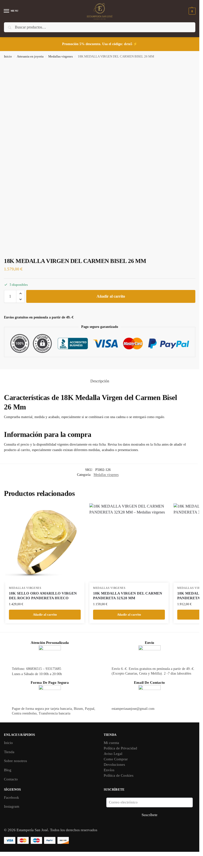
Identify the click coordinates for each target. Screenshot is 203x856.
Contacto (11, 779)
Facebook (11, 797)
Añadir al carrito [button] (45, 614)
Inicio (8, 56)
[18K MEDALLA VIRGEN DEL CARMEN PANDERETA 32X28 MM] (129, 543)
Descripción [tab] (99, 381)
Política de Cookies (118, 775)
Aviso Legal (113, 754)
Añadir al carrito (111, 296)
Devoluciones (114, 765)
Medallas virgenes (60, 56)
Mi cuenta (111, 743)
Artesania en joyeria (30, 56)
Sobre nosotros (15, 761)
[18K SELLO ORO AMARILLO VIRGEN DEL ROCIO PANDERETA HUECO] (44, 543)
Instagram (11, 806)
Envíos (109, 770)
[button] (191, 11)
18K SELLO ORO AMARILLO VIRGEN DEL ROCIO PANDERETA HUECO (43, 595)
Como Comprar (116, 759)
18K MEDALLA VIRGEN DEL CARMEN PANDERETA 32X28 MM (127, 595)
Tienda (9, 752)
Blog (7, 770)
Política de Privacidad (120, 748)
